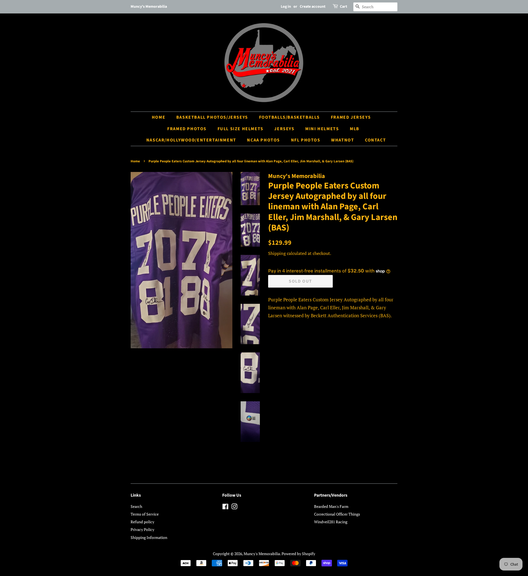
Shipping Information (149, 537)
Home (158, 117)
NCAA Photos (263, 140)
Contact (375, 140)
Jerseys (284, 129)
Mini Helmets (322, 129)
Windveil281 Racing (330, 521)
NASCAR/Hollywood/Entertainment (191, 140)
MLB (354, 129)
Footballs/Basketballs (289, 117)
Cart (343, 6)
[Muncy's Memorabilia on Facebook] (225, 507)
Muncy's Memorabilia (262, 553)
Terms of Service (145, 514)
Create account (312, 6)
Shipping (277, 253)
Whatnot (342, 140)
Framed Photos (187, 129)
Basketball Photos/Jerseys (212, 117)
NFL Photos (305, 140)
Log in (286, 6)
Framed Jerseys (351, 117)
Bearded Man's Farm (331, 506)
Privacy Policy (142, 529)
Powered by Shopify (298, 553)
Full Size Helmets (240, 129)
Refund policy (142, 521)
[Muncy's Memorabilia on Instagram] (234, 507)
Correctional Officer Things (337, 514)
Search (136, 506)
